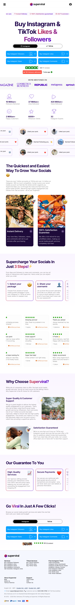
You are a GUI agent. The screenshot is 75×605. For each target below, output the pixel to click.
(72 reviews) (46, 68)
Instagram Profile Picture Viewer (58, 565)
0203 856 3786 (42, 591)
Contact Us (29, 582)
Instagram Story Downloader (57, 564)
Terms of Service (9, 582)
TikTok (50, 46)
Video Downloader (54, 562)
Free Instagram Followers (56, 568)
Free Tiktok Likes (54, 572)
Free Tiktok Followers (55, 573)
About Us (7, 581)
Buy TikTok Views (31, 565)
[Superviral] (37, 5)
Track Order (30, 579)
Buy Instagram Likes (10, 564)
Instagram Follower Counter (57, 567)
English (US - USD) (22, 588)
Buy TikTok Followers (32, 562)
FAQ (27, 581)
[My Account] (70, 4)
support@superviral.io (16, 591)
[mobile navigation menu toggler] (4, 4)
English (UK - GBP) (34, 588)
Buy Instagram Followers (11, 562)
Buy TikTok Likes (31, 564)
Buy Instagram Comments (12, 567)
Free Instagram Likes (55, 570)
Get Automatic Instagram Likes (13, 568)
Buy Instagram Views (10, 565)
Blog (5, 579)
